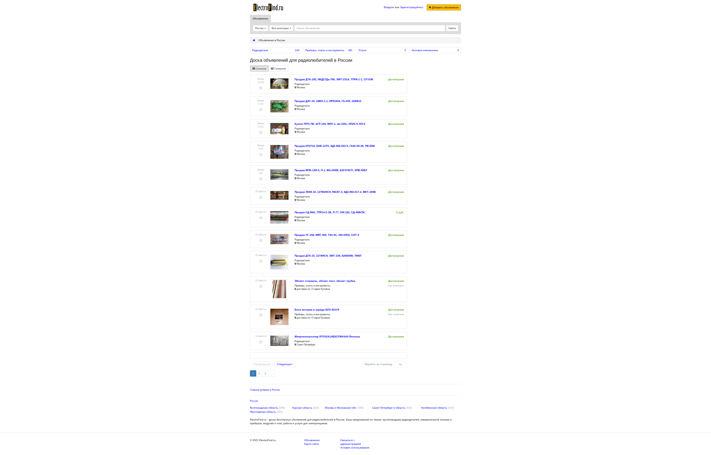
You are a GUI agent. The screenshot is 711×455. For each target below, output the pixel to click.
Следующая (284, 364)
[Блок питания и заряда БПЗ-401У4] (279, 317)
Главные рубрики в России (265, 389)
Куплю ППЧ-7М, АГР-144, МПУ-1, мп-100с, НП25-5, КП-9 (330, 123)
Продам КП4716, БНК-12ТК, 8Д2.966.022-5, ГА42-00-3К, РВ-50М (335, 145)
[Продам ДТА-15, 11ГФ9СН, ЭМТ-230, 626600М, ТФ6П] (279, 262)
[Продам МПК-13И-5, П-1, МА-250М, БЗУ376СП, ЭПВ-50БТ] (279, 174)
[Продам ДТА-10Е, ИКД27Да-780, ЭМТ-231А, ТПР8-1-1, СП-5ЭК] (279, 84)
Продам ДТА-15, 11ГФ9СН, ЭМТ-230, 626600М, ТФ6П (328, 255)
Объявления (260, 18)
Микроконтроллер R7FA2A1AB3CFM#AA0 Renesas (327, 336)
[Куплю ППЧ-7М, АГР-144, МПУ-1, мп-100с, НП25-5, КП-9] (279, 128)
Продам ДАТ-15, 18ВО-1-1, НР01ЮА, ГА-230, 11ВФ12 (328, 101)
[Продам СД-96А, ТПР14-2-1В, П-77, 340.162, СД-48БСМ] (279, 217)
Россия (254, 401)
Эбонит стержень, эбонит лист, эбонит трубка (325, 280)
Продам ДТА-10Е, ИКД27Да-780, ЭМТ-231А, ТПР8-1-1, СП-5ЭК (334, 79)
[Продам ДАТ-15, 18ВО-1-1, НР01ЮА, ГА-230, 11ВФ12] (279, 106)
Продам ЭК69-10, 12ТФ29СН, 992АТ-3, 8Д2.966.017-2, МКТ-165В (335, 191)
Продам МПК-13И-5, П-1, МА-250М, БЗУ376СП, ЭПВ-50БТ (331, 170)
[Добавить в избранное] (260, 88)
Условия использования (354, 447)
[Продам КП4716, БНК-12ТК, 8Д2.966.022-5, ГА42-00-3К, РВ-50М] (279, 152)
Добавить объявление (445, 7)
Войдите (389, 7)
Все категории (281, 28)
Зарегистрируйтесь (411, 7)
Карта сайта (311, 443)
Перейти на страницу (378, 364)
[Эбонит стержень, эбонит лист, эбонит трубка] (279, 289)
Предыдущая (262, 364)
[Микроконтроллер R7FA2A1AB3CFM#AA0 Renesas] (279, 341)
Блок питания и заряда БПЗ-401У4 (317, 309)
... (272, 373)
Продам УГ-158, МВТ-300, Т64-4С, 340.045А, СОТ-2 (327, 234)
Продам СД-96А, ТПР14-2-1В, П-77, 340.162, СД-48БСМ (330, 212)
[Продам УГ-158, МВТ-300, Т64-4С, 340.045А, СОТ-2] (279, 239)
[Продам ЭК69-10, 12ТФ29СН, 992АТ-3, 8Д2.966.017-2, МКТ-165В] (279, 195)
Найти (452, 28)
